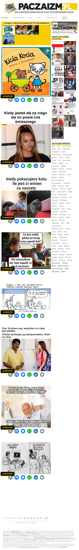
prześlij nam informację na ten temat (29, 547)
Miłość (69, 188)
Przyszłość (62, 214)
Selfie (62, 223)
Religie (68, 217)
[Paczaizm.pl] (39, 7)
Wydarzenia (55, 251)
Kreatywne (66, 183)
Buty (59, 149)
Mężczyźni (55, 188)
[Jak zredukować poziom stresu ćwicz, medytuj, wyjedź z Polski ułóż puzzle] (58, 109)
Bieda (59, 146)
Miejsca (62, 188)
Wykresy (54, 254)
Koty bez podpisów (58, 180)
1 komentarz (8, 312)
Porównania (56, 208)
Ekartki (54, 160)
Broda (54, 149)
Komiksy (61, 177)
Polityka (54, 206)
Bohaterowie (66, 146)
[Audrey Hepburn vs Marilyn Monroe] (58, 84)
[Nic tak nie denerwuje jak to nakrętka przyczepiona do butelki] (58, 121)
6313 (46, 518)
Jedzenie (62, 174)
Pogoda (61, 203)
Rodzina (54, 220)
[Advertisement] (26, 501)
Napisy (54, 194)
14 (37, 518)
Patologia (64, 197)
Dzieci (61, 157)
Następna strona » (26, 522)
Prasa (69, 208)
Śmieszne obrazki (57, 228)
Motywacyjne (61, 191)
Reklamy (61, 217)
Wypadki (62, 254)
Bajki (53, 146)
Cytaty (63, 151)
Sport (65, 231)
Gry (67, 163)
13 (34, 518)
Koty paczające (56, 183)
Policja (68, 203)
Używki (54, 246)
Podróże (54, 203)
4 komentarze (7, 427)
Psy (69, 214)
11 (28, 518)
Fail (59, 160)
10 (25, 518)
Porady (61, 206)
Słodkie (66, 234)
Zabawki (69, 254)
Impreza (54, 171)
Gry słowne (55, 166)
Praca (63, 208)
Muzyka (70, 191)
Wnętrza (61, 248)
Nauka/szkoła (62, 194)
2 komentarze (7, 96)
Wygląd (63, 251)
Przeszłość (63, 211)
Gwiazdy (63, 166)
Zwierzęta (62, 260)
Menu (30, 17)
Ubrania (64, 243)
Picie (70, 197)
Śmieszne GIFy (56, 226)
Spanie (59, 231)
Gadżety (61, 163)
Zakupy (61, 257)
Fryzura (54, 163)
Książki (54, 186)
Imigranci (69, 168)
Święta (54, 234)
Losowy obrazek (18, 17)
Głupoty (54, 168)
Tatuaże (54, 237)
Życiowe (69, 260)
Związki (54, 260)
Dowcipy (54, 157)
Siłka (67, 223)
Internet (54, 174)
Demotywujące (67, 154)
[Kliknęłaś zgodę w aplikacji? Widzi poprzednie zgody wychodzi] (70, 121)
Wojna (68, 248)
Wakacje (66, 246)
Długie (67, 157)
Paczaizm (5, 17)
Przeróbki (55, 211)
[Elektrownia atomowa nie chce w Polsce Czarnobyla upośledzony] (70, 109)
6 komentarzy (7, 371)
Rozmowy (62, 220)
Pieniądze (55, 200)
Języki (69, 174)
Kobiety (54, 177)
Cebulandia (66, 149)
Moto (53, 191)
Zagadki (54, 257)
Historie (61, 168)
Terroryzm (63, 240)
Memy (39, 17)
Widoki (54, 248)
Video (60, 246)
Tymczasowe (56, 243)
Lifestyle (61, 186)
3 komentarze (7, 269)
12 (31, 518)
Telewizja (55, 240)
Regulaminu (64, 547)
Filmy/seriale (66, 160)
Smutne (67, 228)
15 (40, 518)
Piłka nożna (64, 200)
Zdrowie (68, 257)
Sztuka (60, 234)
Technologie (63, 237)
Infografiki (62, 171)
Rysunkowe (55, 223)
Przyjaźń (54, 214)
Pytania (54, 217)
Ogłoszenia (55, 197)
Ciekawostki (56, 151)
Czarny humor (56, 154)
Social (53, 231)
